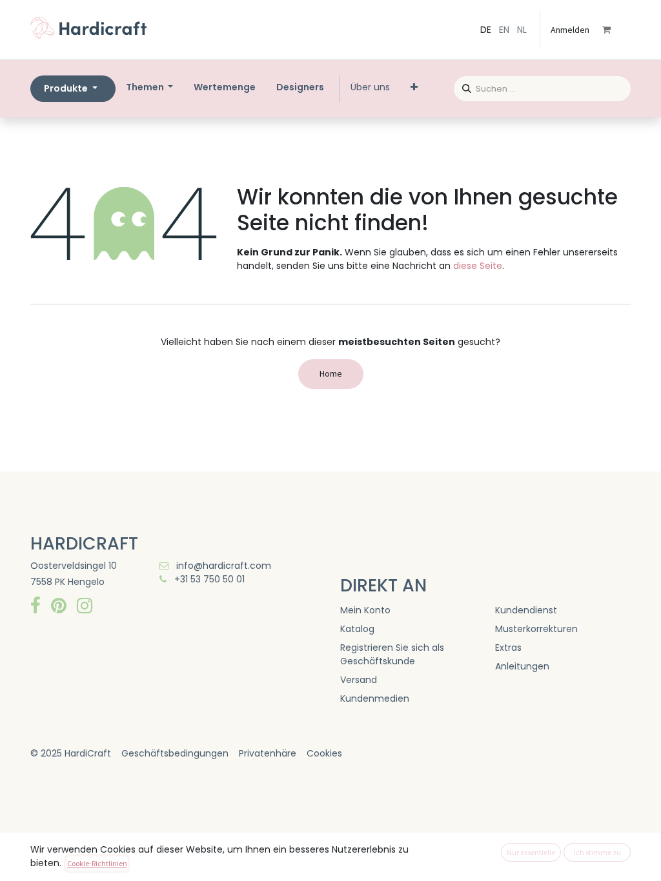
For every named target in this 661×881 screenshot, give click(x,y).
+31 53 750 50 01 (208, 579)
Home (331, 373)
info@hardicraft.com (222, 565)
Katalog (357, 628)
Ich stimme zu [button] (597, 852)
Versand (358, 679)
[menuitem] (224, 87)
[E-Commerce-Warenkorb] (615, 29)
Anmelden (570, 29)
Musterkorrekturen (536, 628)
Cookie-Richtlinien (97, 863)
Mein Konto (365, 610)
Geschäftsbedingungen (175, 753)
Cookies (324, 753)
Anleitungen (522, 666)
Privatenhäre (267, 753)
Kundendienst (526, 610)
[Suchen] (462, 86)
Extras (508, 647)
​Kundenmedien (374, 698)
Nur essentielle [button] (531, 852)
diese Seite (477, 265)
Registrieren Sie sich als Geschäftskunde (392, 654)
